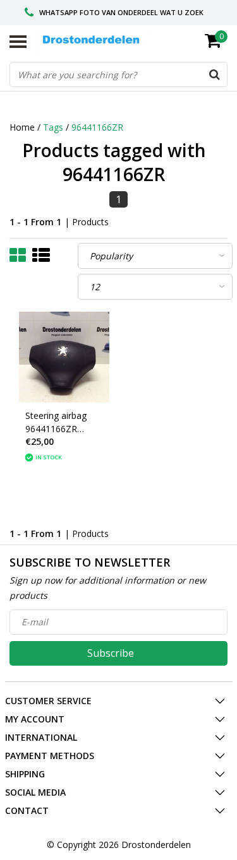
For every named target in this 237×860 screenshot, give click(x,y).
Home (22, 127)
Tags (53, 127)
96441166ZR (97, 127)
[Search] (214, 74)
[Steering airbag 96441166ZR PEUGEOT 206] (64, 357)
